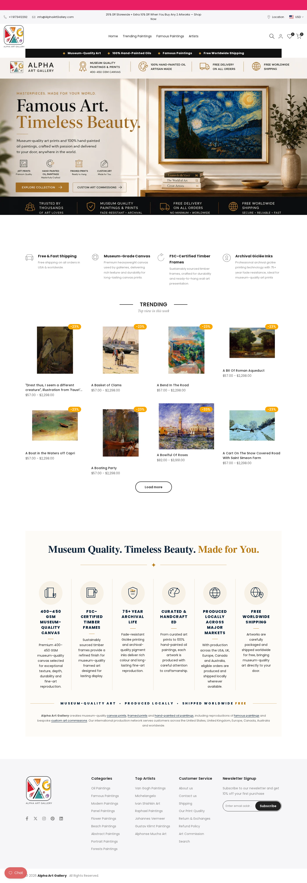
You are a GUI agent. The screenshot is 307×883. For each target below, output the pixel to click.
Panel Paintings (103, 811)
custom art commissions (69, 720)
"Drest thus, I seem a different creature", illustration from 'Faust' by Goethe (52, 387)
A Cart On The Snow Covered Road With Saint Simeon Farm (251, 455)
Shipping (185, 803)
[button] (27, 325)
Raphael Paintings (149, 811)
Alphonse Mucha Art (151, 834)
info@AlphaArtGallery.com (55, 17)
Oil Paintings (100, 788)
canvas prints (116, 715)
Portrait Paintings (104, 841)
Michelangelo (145, 796)
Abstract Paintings (105, 834)
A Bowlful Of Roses (172, 455)
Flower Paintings (103, 818)
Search (184, 841)
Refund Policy (189, 826)
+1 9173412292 (18, 17)
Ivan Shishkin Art (147, 803)
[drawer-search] (271, 36)
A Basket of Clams (106, 385)
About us (186, 788)
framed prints (137, 715)
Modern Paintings (104, 803)
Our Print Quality (192, 811)
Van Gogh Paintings (150, 788)
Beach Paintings (103, 826)
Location (278, 17)
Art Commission (191, 834)
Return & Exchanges (194, 818)
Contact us (188, 796)
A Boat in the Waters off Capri (50, 453)
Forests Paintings (104, 849)
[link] (153, 136)
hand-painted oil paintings (174, 715)
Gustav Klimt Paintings (152, 826)
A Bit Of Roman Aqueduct (244, 370)
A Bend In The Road (173, 385)
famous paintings (246, 715)
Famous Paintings (105, 796)
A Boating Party (104, 468)
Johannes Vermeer (150, 818)
